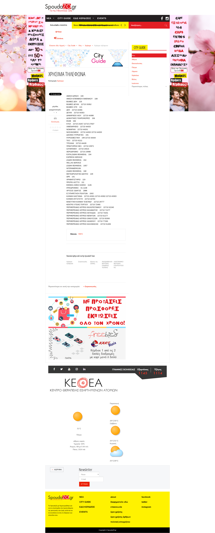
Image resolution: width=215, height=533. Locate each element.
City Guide (71, 45)
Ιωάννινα (135, 83)
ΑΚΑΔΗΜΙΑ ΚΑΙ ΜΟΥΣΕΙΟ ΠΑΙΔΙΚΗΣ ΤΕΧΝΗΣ (107, 264)
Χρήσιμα (88, 45)
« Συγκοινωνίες (89, 286)
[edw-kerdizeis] (87, 300)
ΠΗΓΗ (80, 234)
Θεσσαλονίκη (137, 63)
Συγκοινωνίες (82, 262)
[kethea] (107, 369)
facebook (146, 497)
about (113, 497)
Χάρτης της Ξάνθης (94, 263)
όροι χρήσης (116, 512)
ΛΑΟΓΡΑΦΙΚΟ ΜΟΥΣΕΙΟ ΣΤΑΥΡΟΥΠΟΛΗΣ (119, 264)
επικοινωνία (116, 507)
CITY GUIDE (64, 18)
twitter (144, 502)
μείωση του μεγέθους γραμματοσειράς (54, 112)
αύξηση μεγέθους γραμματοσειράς (56, 112)
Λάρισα (134, 71)
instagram (146, 507)
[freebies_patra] (87, 329)
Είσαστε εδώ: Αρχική (56, 45)
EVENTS (101, 18)
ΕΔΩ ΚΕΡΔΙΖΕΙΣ (82, 18)
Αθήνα (134, 59)
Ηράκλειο (135, 75)
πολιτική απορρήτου (120, 522)
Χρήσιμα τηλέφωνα (69, 263)
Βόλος (134, 79)
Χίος (80, 45)
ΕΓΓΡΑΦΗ (84, 484)
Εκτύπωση (55, 122)
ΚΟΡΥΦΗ (58, 470)
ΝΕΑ (49, 18)
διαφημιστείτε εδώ (119, 502)
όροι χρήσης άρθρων (120, 517)
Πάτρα (134, 67)
